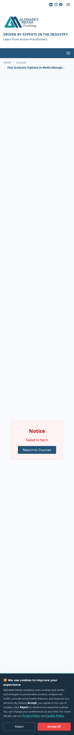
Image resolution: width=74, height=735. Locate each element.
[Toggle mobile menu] (68, 53)
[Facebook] (60, 4)
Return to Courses (37, 450)
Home (7, 62)
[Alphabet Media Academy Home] (37, 22)
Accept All (54, 726)
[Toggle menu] (68, 4)
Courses (21, 62)
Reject (19, 726)
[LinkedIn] (51, 4)
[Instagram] (56, 4)
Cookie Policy (55, 716)
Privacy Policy (31, 716)
